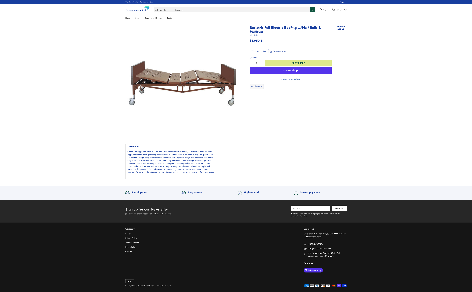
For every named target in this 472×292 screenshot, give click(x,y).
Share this (258, 86)
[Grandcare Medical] (137, 10)
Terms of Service (132, 242)
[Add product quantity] (261, 63)
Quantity (253, 57)
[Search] (312, 9)
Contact (128, 251)
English (342, 2)
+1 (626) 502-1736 (315, 244)
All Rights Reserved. (164, 286)
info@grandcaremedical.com (319, 248)
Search (128, 233)
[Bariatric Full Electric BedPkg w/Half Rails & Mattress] (182, 82)
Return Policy (130, 247)
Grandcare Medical (147, 286)
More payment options (290, 78)
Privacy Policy (131, 238)
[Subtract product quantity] (252, 63)
